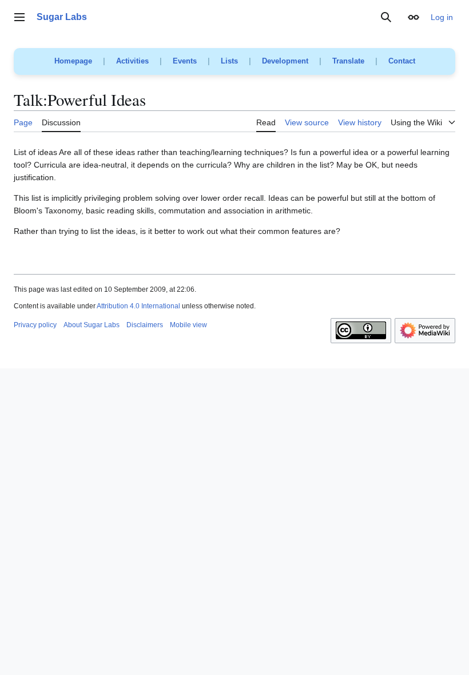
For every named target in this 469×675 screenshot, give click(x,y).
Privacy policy (35, 325)
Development (285, 61)
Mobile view (188, 325)
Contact (401, 61)
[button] (19, 17)
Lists (229, 61)
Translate (348, 61)
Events (185, 61)
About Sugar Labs (91, 325)
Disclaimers (144, 325)
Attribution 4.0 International (138, 306)
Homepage (73, 61)
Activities (132, 61)
